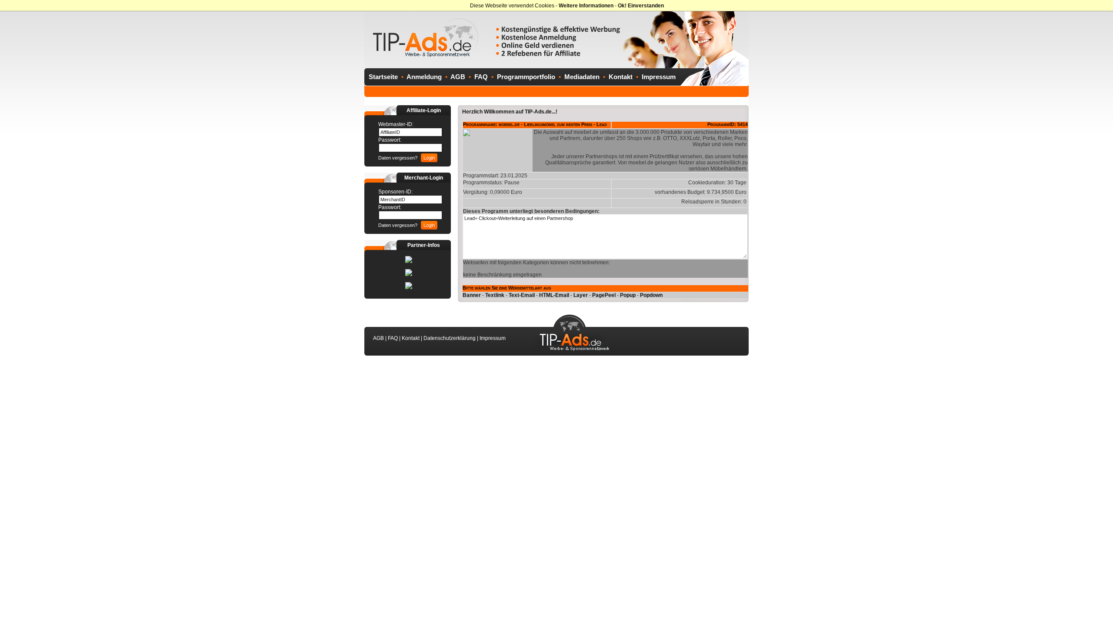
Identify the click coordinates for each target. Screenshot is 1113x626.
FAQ (481, 76)
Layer (580, 295)
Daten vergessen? (397, 157)
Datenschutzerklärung (449, 338)
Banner (472, 295)
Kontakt (621, 76)
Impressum (659, 76)
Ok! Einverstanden (641, 6)
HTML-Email (554, 295)
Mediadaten (582, 76)
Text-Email (522, 295)
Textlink (494, 295)
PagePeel (604, 295)
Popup (628, 295)
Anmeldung (424, 76)
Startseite (383, 76)
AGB (457, 76)
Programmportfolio (526, 76)
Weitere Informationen (586, 6)
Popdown (651, 295)
